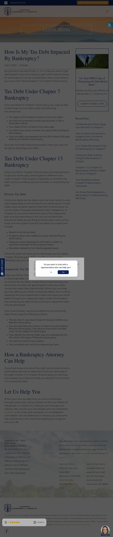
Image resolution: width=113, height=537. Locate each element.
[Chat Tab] (56, 268)
